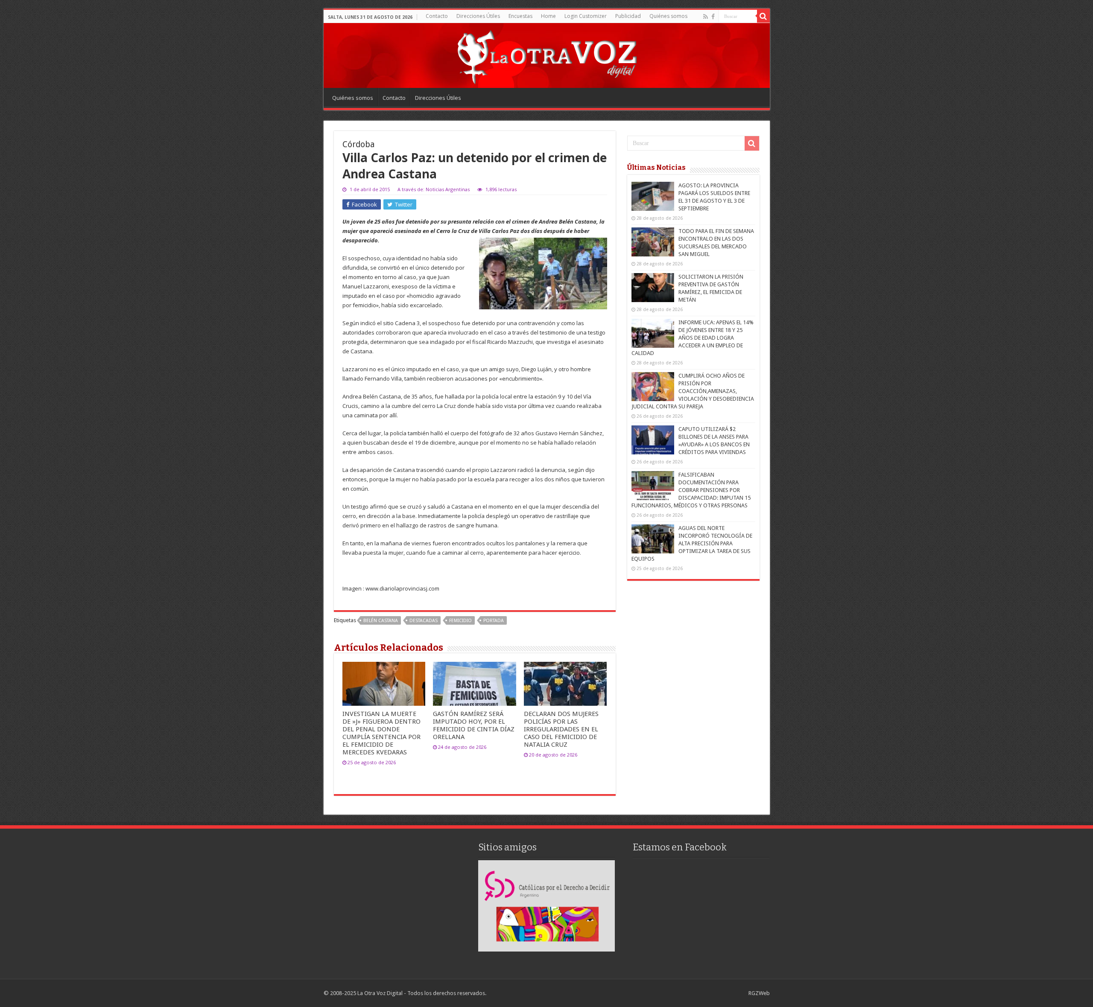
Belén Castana (380, 620)
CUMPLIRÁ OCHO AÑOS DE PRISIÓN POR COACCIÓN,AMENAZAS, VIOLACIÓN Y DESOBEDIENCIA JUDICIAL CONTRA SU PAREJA (692, 391)
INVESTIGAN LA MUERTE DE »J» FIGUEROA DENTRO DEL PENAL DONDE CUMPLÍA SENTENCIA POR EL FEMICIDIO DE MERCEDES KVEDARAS (381, 733)
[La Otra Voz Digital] (546, 55)
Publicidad (628, 16)
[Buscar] (763, 16)
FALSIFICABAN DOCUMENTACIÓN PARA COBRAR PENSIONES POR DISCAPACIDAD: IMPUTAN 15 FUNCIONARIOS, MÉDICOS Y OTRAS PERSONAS (691, 490)
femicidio (460, 620)
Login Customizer (585, 16)
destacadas (423, 620)
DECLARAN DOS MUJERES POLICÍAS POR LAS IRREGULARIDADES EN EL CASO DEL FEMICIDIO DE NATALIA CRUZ (561, 729)
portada (493, 620)
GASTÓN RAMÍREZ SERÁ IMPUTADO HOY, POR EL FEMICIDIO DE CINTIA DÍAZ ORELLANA (473, 725)
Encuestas (520, 16)
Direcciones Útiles (478, 16)
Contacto (437, 16)
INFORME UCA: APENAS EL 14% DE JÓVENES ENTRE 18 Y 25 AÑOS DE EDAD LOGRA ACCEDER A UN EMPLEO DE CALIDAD (692, 337)
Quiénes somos (668, 16)
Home (548, 16)
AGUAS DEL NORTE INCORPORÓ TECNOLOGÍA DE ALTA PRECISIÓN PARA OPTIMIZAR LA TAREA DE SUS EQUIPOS (691, 543)
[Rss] (705, 17)
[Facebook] (713, 17)
